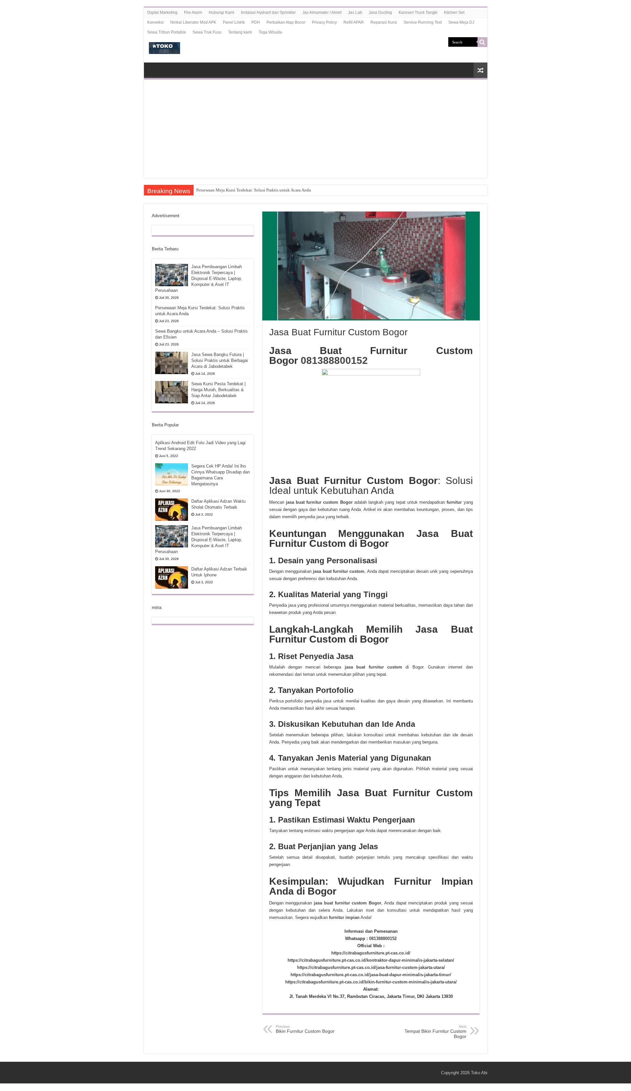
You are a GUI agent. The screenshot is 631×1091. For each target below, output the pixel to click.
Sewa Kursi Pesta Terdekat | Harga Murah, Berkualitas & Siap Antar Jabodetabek (218, 389)
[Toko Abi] (164, 47)
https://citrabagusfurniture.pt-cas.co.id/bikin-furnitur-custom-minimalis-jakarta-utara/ (371, 981)
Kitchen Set (454, 12)
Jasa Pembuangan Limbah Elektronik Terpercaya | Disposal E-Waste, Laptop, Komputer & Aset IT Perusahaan (198, 278)
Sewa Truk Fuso (207, 32)
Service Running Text (423, 22)
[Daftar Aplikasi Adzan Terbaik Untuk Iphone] (171, 577)
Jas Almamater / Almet (321, 12)
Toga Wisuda (270, 32)
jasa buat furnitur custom (338, 571)
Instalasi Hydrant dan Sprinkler (268, 12)
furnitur (454, 502)
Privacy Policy (324, 22)
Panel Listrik (234, 22)
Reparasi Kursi (383, 22)
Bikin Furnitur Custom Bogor (305, 1029)
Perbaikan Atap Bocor (286, 22)
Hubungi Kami (221, 12)
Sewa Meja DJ (461, 22)
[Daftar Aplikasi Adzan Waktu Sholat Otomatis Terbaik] (171, 509)
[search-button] (482, 42)
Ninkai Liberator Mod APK (193, 22)
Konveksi (155, 22)
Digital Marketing (162, 12)
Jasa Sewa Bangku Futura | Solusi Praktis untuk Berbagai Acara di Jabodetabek (219, 360)
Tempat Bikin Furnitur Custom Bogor (435, 1032)
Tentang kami (240, 32)
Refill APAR (353, 22)
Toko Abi (479, 1072)
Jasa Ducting (380, 12)
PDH (255, 22)
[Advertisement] (315, 129)
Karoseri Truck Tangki (418, 12)
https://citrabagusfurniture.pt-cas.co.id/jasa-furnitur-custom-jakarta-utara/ (371, 967)
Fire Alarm (193, 12)
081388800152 (334, 360)
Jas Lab (355, 12)
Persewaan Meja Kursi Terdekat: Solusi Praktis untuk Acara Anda (253, 190)
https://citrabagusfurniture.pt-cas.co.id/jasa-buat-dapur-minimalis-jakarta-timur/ (371, 974)
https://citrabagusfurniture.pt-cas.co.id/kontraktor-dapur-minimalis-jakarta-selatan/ (371, 960)
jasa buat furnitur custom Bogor (347, 903)
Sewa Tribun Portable (166, 32)
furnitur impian (344, 917)
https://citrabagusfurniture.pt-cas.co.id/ (370, 953)
